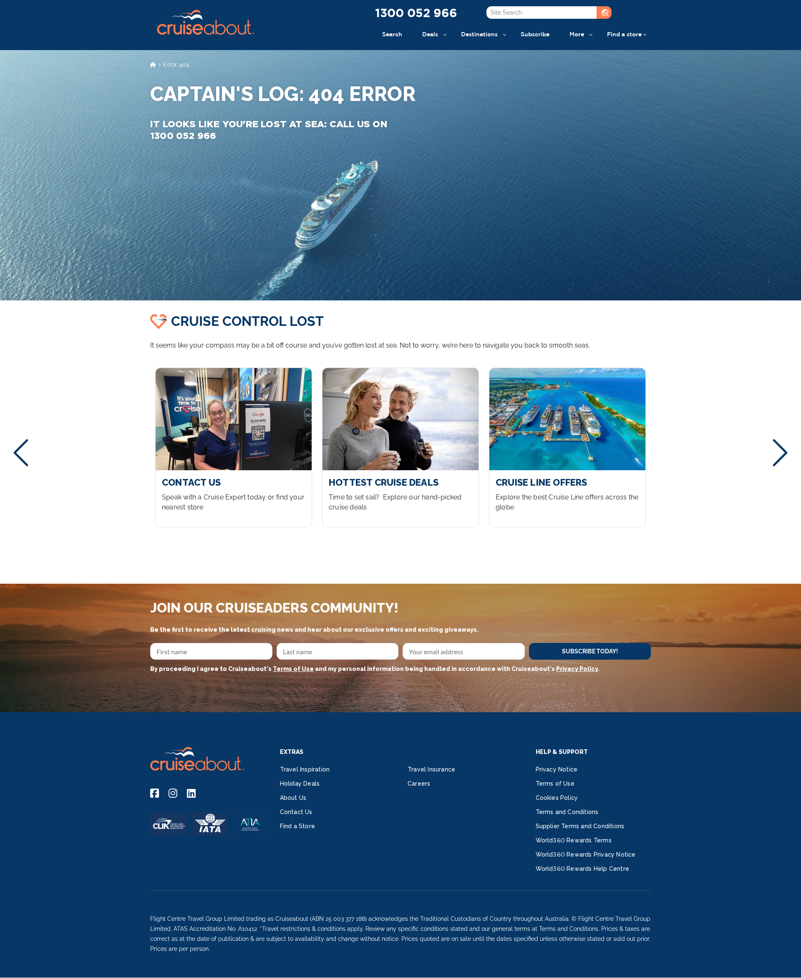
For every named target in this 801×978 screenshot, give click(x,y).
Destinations (479, 34)
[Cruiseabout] (205, 39)
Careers (419, 783)
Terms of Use (293, 668)
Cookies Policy (557, 797)
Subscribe (535, 34)
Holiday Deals (300, 783)
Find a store (624, 34)
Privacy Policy (577, 668)
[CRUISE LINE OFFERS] (567, 447)
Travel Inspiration (305, 769)
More (576, 34)
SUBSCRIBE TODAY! (590, 651)
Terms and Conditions (567, 812)
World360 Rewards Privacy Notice (586, 854)
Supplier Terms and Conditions (580, 826)
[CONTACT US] (234, 447)
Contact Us (296, 812)
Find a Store (297, 826)
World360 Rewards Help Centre (583, 868)
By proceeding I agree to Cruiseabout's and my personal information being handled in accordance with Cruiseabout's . (374, 668)
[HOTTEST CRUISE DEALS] (400, 447)
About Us (293, 797)
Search (392, 34)
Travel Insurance (431, 769)
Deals (430, 34)
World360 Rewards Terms (574, 840)
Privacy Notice (557, 769)
